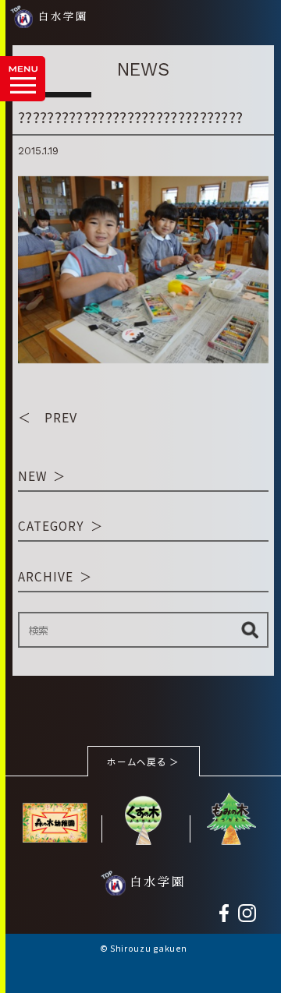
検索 (249, 630)
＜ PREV (47, 417)
